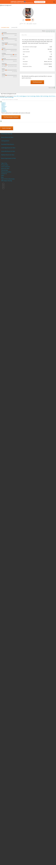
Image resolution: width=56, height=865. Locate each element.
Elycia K (3, 108)
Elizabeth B (4, 111)
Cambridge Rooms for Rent (8, 148)
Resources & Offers (6, 172)
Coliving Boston (5, 141)
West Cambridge (9, 97)
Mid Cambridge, (44, 96)
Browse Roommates (39, 2)
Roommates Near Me (6, 134)
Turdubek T (4, 106)
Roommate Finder (5, 27)
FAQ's (2, 175)
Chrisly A (3, 102)
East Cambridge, (31, 96)
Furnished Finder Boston (7, 144)
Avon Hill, (16, 96)
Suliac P (3, 105)
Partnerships (4, 170)
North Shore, (52, 96)
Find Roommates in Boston (11, 117)
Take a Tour (4, 163)
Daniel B (3, 107)
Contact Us (4, 173)
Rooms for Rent (5, 168)
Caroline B (3, 110)
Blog (2, 177)
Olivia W (3, 109)
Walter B (3, 104)
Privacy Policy (4, 165)
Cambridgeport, (23, 96)
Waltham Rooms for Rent (7, 155)
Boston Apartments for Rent (8, 158)
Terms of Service (5, 166)
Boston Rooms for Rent (7, 137)
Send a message (6, 128)
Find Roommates (37, 82)
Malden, (38, 96)
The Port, (2, 97)
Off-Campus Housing (6, 180)
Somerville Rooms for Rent (8, 151)
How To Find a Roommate (7, 179)
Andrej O (3, 103)
